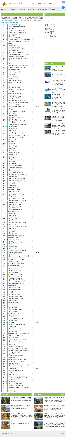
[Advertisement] (55, 51)
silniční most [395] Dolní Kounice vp (18, 342)
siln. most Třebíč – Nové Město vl (18, 226)
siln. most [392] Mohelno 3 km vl (17, 281)
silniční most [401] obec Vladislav (18, 250)
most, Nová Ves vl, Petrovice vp (17, 193)
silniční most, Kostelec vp (15, 37)
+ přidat (30, 394)
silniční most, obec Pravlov (16, 346)
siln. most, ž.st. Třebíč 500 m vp (17, 222)
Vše (3, 9)
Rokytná (11, 322)
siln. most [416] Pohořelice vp (17, 370)
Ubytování (31, 9)
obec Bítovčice (13, 141)
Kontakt (63, 433)
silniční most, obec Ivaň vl (16, 385)
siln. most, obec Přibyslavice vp (17, 182)
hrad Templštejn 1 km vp (15, 289)
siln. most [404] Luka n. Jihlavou (17, 134)
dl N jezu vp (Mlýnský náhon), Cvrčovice (19, 366)
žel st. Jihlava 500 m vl (15, 93)
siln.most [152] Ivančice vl (16, 318)
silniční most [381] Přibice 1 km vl (18, 378)
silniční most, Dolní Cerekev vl (17, 26)
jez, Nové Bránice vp (14, 341)
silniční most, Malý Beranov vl (17, 111)
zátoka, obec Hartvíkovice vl (16, 263)
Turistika (11, 9)
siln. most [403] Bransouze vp (17, 165)
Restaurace (42, 9)
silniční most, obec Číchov (16, 172)
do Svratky (12, 391)
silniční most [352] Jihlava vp (16, 89)
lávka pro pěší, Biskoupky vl (16, 291)
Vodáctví (21, 9)
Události (52, 9)
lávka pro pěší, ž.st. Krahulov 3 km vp (18, 200)
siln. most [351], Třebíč (15, 217)
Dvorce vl (11, 43)
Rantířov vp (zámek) (14, 60)
